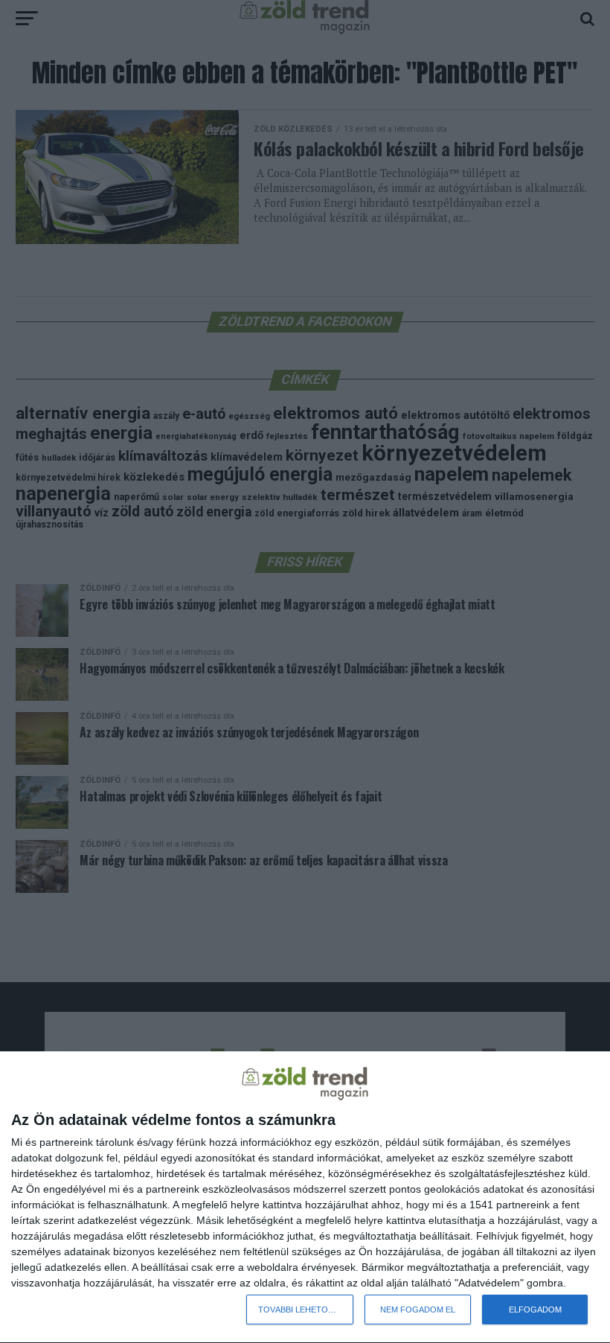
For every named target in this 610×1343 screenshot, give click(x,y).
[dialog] (305, 1197)
